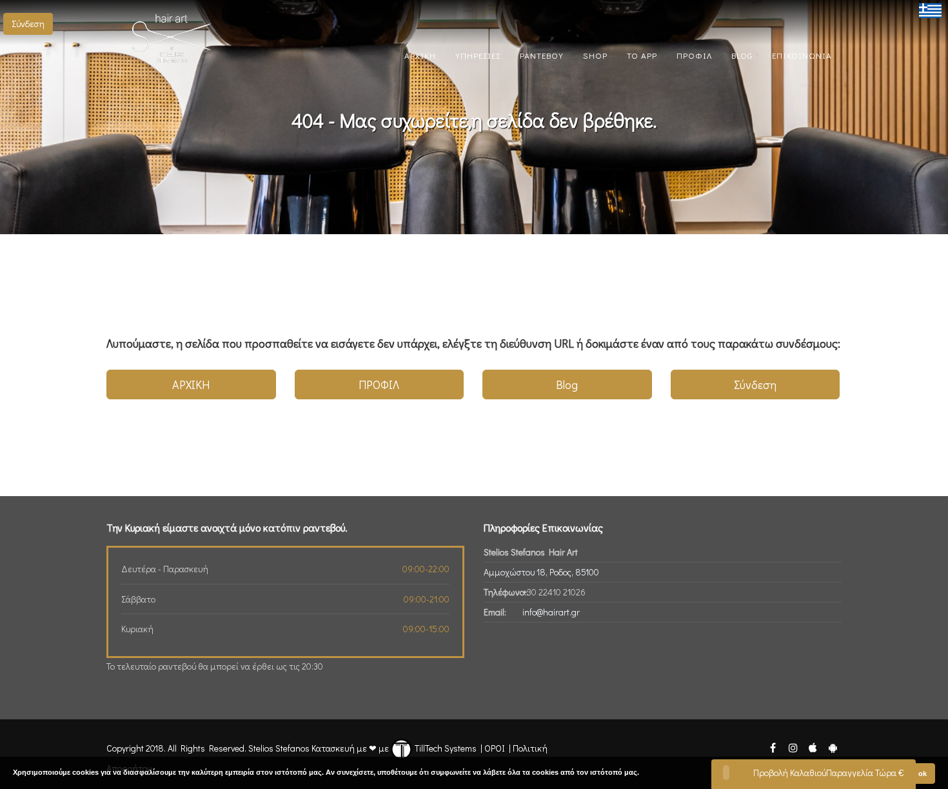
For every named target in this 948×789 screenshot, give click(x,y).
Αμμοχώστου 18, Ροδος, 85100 (541, 572)
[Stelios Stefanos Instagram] (793, 747)
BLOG (742, 55)
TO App (642, 55)
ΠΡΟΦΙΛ (694, 55)
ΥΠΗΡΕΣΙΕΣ (477, 55)
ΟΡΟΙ (494, 748)
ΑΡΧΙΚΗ (420, 55)
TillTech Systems (445, 748)
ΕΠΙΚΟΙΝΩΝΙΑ (802, 55)
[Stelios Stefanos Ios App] (814, 747)
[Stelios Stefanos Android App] (833, 747)
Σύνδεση (28, 23)
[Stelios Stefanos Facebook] (773, 747)
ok (922, 773)
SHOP (595, 55)
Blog (567, 384)
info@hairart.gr (551, 612)
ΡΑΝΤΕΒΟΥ (542, 55)
